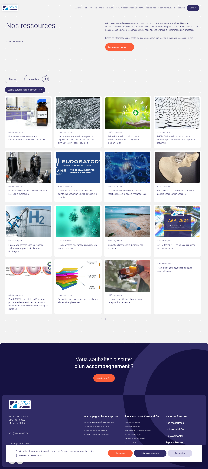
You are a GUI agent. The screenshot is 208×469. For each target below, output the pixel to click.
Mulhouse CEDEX (17, 423)
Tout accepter (120, 453)
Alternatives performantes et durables (138, 430)
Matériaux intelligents (132, 426)
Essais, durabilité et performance (136, 443)
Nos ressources (179, 8)
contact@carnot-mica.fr (20, 443)
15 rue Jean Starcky (18, 416)
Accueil (8, 41)
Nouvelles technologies (133, 434)
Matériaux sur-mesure (132, 422)
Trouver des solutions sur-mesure (95, 430)
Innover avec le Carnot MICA (109, 8)
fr (202, 8)
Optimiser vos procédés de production (97, 426)
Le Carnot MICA (175, 429)
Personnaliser (180, 453)
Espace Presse (174, 442)
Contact (193, 8)
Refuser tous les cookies (150, 453)
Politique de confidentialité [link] (30, 455)
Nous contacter (174, 436)
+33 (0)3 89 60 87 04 (18, 433)
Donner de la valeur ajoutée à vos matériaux (99, 422)
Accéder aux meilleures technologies (96, 434)
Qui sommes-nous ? (164, 8)
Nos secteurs (151, 8)
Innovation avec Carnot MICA (142, 416)
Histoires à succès (176, 416)
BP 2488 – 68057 (17, 420)
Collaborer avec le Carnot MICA (132, 8)
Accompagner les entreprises (86, 8)
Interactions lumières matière (135, 439)
